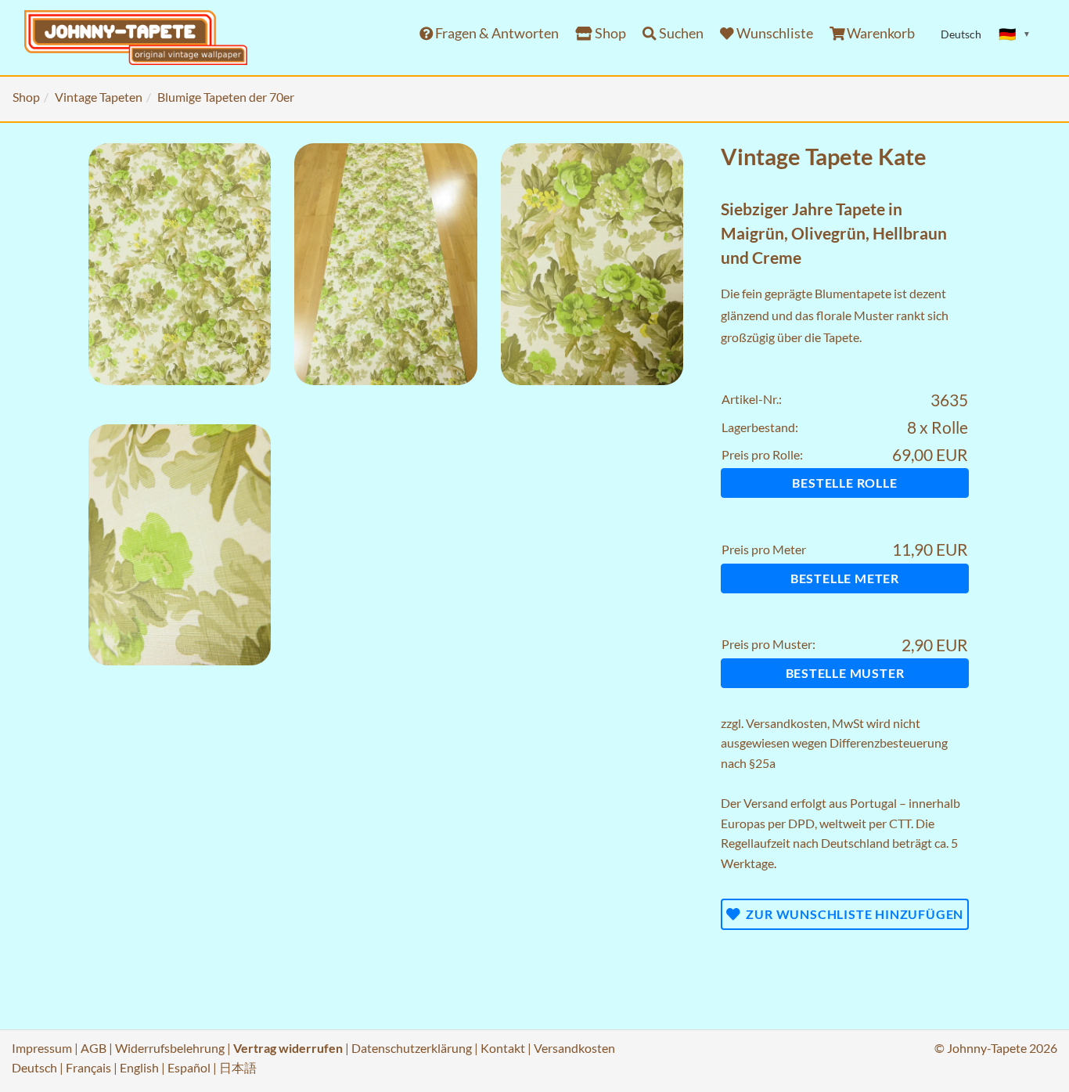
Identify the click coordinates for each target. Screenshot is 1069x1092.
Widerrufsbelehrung (170, 1047)
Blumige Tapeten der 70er (225, 96)
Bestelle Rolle (844, 482)
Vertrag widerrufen (288, 1047)
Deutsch (34, 1067)
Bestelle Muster (845, 672)
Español (189, 1067)
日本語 (238, 1067)
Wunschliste (773, 33)
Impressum (42, 1047)
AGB (93, 1047)
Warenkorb (879, 33)
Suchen (680, 33)
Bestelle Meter (844, 578)
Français (88, 1067)
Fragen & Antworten (496, 33)
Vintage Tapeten (98, 96)
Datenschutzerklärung (411, 1047)
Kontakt (503, 1047)
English (139, 1067)
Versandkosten (786, 722)
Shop (609, 33)
